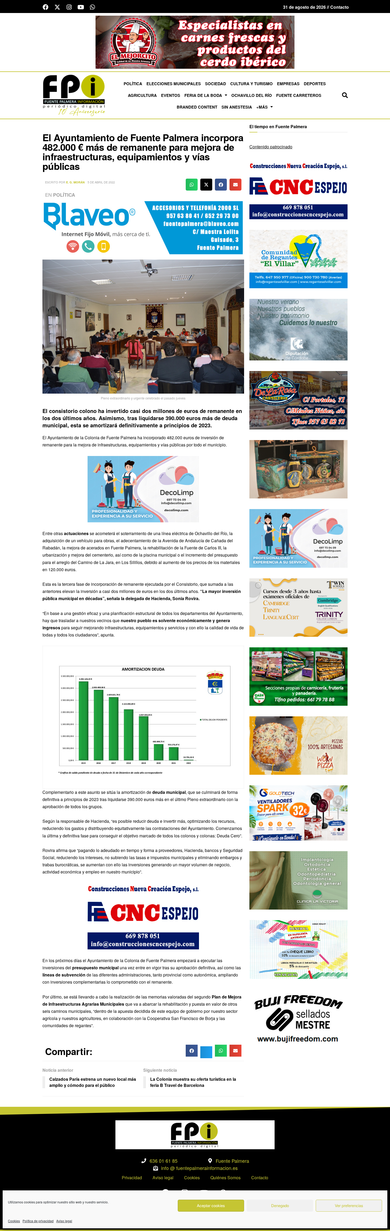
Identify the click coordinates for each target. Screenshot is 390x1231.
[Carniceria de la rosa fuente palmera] (298, 400)
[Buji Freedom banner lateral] (298, 1018)
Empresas (288, 84)
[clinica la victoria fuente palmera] (298, 880)
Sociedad (215, 84)
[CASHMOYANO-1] (298, 676)
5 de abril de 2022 (101, 182)
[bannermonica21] (143, 488)
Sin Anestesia (237, 107)
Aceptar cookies (211, 1205)
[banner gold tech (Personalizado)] (298, 812)
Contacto (259, 1177)
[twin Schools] (298, 607)
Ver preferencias (349, 1205)
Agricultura (142, 95)
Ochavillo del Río (251, 95)
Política (133, 84)
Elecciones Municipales (173, 84)
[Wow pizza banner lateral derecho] (298, 745)
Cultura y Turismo (251, 84)
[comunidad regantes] (298, 258)
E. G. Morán (75, 182)
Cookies (14, 1221)
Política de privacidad (38, 1221)
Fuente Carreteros (298, 95)
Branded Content (197, 107)
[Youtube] (80, 7)
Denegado (280, 1205)
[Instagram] (69, 7)
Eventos (170, 95)
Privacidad (132, 1177)
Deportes (315, 84)
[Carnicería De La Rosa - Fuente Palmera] (195, 41)
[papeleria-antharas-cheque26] (298, 949)
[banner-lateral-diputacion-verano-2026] (298, 329)
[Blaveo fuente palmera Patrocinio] (143, 227)
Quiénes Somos (225, 1177)
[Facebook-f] (45, 7)
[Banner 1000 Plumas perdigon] (298, 469)
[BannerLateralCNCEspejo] (143, 916)
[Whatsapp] (92, 7)
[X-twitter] (57, 7)
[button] (345, 95)
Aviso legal (64, 1221)
